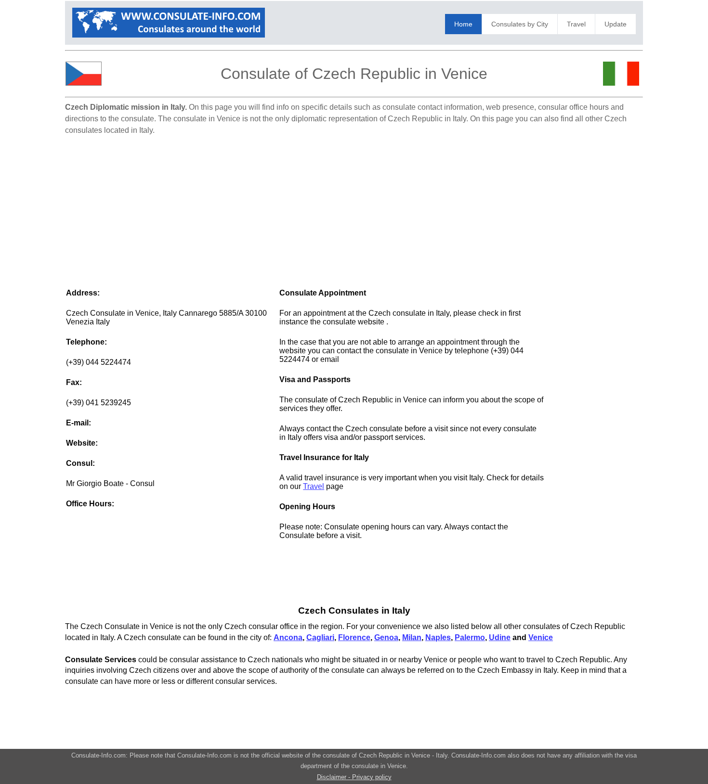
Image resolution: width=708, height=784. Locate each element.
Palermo (470, 637)
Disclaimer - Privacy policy (354, 777)
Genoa (386, 637)
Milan (411, 637)
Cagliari (320, 637)
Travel (576, 24)
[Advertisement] (354, 207)
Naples (438, 637)
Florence (354, 637)
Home (463, 24)
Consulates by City (519, 24)
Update (615, 24)
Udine (500, 637)
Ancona (288, 637)
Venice (540, 637)
